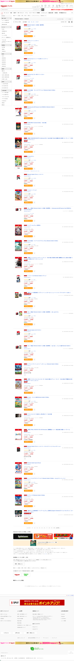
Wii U (25, 15)
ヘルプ (67, 7)
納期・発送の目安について (22, 616)
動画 (19, 168)
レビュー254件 (34, 160)
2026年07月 (4, 60)
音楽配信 (56, 12)
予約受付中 (4, 51)
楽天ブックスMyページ (62, 7)
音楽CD (15, 12)
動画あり (3, 104)
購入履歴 (57, 7)
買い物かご (42, 7)
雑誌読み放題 (51, 12)
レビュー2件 (32, 78)
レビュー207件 (34, 178)
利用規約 (2, 618)
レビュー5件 (33, 450)
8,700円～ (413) (4, 79)
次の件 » (58, 527)
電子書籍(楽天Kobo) (62, 12)
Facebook (63, 614)
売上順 (29, 21)
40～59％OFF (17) (5, 87)
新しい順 (32, 21)
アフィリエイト (46, 637)
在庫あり (3, 49)
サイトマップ (54, 637)
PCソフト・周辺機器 (36, 12)
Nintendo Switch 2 (27, 26)
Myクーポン (49, 7)
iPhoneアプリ (35, 626)
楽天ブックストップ (21, 637)
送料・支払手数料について (22, 614)
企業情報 (15, 658)
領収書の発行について (21, 627)
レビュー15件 (33, 401)
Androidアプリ (35, 629)
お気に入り (53, 7)
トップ (2, 12)
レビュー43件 (33, 44)
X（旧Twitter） (63, 618)
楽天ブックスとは (4, 614)
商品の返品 (19, 622)
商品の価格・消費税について (38, 614)
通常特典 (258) (4, 24)
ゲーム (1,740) (4, 35)
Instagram (63, 616)
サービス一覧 (71, 7)
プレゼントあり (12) (5, 96)
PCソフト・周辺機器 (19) (6, 37)
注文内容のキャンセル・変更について (24, 625)
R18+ (72, 12)
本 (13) (3, 29)
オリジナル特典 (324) (5, 22)
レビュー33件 (33, 62)
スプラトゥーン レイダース (29, 55)
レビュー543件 (34, 28)
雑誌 (11, 12)
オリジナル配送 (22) (5, 20)
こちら (45, 553)
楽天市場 (71, 5)
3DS (22, 15)
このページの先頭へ (70, 595)
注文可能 (3, 47)
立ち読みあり (4, 100)
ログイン (37, 5)
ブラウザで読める (5, 98)
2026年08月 (4, 62)
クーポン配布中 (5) (5, 94)
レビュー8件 (33, 279)
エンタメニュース (44, 12)
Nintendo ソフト (43, 15)
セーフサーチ (60, 19)
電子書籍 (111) (4, 31)
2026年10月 (4, 66)
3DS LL (29, 15)
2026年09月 (4, 64)
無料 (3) (3, 70)
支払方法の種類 (20, 618)
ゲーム (26, 12)
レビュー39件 (33, 315)
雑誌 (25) (3, 33)
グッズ (30, 12)
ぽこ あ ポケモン (27, 326)
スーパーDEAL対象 (5, 92)
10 (54, 527)
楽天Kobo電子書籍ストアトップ (34, 637)
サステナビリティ (40, 658)
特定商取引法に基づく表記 (31, 658)
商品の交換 (19, 620)
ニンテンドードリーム (35, 15)
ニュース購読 (63, 620)
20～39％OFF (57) (5, 85)
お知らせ (45, 7)
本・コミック (6, 12)
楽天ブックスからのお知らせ (6, 620)
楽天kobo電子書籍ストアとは (6, 616)
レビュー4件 (33, 244)
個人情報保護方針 (21, 658)
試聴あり (3, 102)
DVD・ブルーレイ (21, 12)
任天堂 (19, 15)
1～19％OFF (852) (5, 83)
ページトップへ (71, 653)
